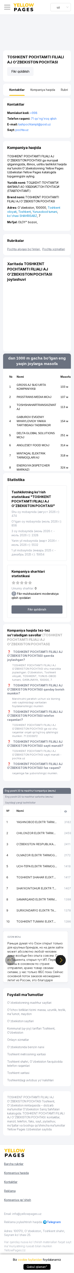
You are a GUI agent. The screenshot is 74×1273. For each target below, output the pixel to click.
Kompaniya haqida (16, 1173)
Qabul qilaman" (37, 1266)
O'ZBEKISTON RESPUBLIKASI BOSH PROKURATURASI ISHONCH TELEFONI (37, 844)
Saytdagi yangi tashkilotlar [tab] (20, 802)
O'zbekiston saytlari (20, 1021)
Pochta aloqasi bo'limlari (24, 249)
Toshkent (24, 211)
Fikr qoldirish (20, 71)
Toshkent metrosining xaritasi (26, 1054)
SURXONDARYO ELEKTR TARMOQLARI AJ (37, 910)
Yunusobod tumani (44, 211)
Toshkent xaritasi (18, 1073)
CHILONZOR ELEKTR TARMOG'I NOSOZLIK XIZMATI (37, 833)
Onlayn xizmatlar (18, 1039)
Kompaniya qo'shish (17, 1200)
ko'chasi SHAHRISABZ (22, 215)
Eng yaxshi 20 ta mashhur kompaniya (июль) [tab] (30, 790)
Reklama (10, 1191)
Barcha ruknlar (13, 1164)
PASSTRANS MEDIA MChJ (34, 397)
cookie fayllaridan (30, 1259)
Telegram (54, 1222)
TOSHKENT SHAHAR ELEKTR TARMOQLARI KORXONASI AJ (37, 877)
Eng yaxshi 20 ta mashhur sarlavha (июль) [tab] (29, 796)
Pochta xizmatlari (53, 249)
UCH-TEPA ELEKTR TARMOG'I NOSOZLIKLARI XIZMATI (37, 866)
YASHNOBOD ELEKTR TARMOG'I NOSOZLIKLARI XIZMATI (37, 822)
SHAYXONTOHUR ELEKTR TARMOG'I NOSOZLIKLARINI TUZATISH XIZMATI (37, 888)
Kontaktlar (10, 1182)
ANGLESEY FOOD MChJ (33, 445)
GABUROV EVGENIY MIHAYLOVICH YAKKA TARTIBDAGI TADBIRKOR (34, 421)
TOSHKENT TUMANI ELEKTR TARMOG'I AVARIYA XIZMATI (37, 921)
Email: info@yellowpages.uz (23, 1214)
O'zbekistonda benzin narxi (25, 1047)
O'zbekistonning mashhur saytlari (29, 1002)
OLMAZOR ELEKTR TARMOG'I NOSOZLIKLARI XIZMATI (37, 855)
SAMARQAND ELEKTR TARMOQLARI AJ (37, 899)
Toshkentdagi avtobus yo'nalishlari (30, 1080)
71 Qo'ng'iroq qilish (44, 118)
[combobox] (60, 7)
